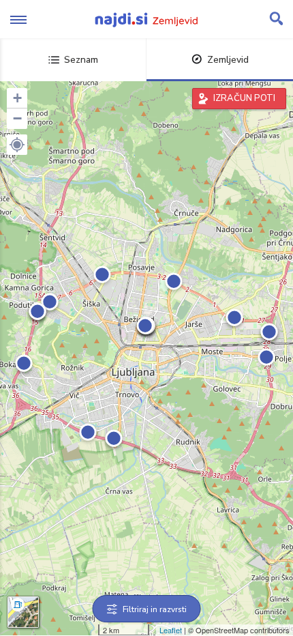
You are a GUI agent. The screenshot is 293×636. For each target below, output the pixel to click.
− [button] (17, 118)
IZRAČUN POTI (244, 98)
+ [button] (17, 97)
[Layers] (23, 612)
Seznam (81, 59)
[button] (17, 144)
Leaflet (170, 629)
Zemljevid (228, 59)
